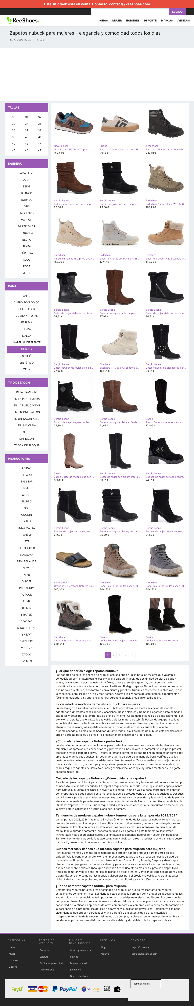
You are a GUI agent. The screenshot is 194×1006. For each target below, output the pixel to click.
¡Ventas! (183, 20)
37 (26, 130)
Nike (27, 574)
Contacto (44, 950)
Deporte (13, 966)
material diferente (27, 342)
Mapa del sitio (47, 969)
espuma (26, 322)
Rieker (26, 607)
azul (26, 179)
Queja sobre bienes (80, 976)
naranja (26, 233)
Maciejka (26, 554)
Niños (12, 947)
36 (13, 130)
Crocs (26, 494)
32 (39, 117)
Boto (27, 488)
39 (13, 137)
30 (13, 117)
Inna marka (26, 528)
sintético (27, 362)
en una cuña (26, 425)
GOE (26, 508)
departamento (26, 392)
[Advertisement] (97, 74)
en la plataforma (27, 398)
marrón (26, 219)
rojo (26, 259)
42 (13, 143)
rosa (26, 266)
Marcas (167, 20)
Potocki (27, 594)
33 (13, 123)
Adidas (26, 468)
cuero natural (27, 315)
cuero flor (26, 309)
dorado (26, 199)
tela (26, 369)
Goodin (26, 514)
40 (26, 137)
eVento (26, 661)
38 (39, 130)
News (27, 568)
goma (27, 329)
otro (27, 432)
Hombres (13, 960)
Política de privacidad (51, 963)
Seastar (26, 621)
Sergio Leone (26, 627)
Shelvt (27, 634)
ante (26, 295)
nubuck (26, 349)
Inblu (27, 521)
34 (26, 123)
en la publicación (26, 405)
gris (27, 206)
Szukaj (177, 11)
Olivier (27, 581)
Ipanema (26, 534)
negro (26, 239)
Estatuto (44, 956)
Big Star (27, 481)
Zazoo (26, 654)
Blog (103, 947)
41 (39, 137)
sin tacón (26, 438)
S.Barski (27, 614)
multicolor (26, 226)
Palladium (26, 587)
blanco (26, 193)
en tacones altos (27, 412)
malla (26, 335)
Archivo (105, 953)
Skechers (27, 641)
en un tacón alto (27, 418)
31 (26, 117)
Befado (27, 474)
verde (27, 273)
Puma (27, 601)
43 (26, 143)
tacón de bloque (26, 445)
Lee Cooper (27, 548)
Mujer (12, 953)
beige (26, 186)
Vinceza (26, 647)
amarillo (26, 173)
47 (39, 150)
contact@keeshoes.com (129, 4)
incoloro (27, 213)
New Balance (26, 561)
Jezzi (26, 541)
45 (13, 150)
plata (27, 246)
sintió (26, 356)
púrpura (26, 253)
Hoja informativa (140, 947)
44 (39, 143)
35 (39, 123)
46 (26, 150)
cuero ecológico (26, 302)
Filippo (27, 501)
